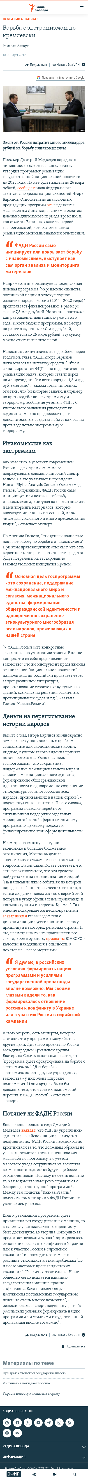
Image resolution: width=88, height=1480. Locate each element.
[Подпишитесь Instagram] (59, 1422)
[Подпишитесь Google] (7, 1422)
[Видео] (54, 1474)
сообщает (26, 188)
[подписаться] (17, 1433)
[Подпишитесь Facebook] (17, 1422)
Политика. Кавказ (20, 19)
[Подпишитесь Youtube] (38, 1422)
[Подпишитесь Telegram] (48, 1422)
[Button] (36, 65)
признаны (55, 939)
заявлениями (15, 916)
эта (50, 205)
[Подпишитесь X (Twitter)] (28, 1422)
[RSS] (69, 1422)
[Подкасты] (7, 1433)
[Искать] (74, 1474)
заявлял (28, 1131)
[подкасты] (34, 1474)
